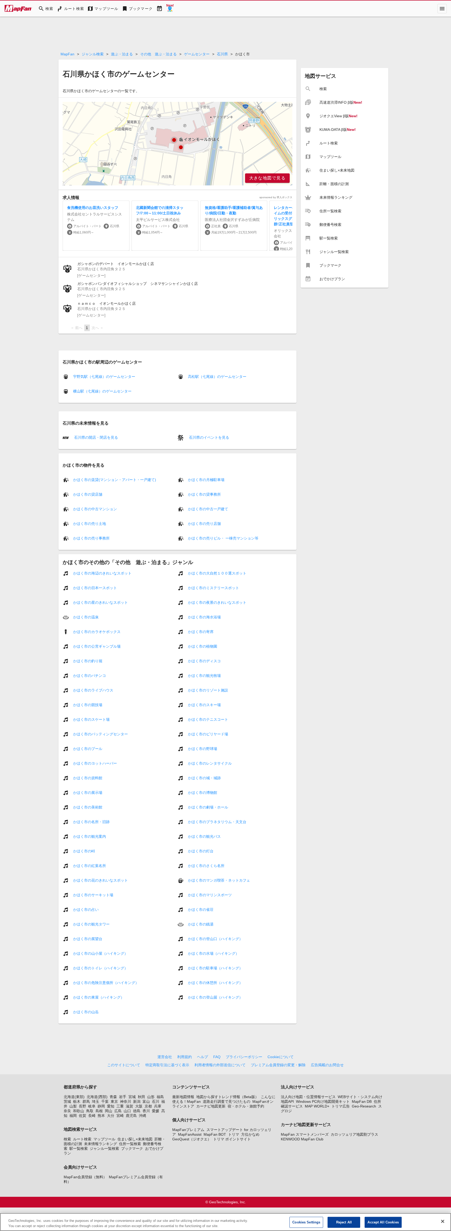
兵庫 (157, 1106)
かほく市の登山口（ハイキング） (215, 938)
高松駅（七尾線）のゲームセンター (217, 376)
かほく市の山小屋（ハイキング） (100, 953)
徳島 (136, 1111)
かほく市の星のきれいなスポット (100, 602)
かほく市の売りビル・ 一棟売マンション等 (223, 538)
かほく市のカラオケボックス (97, 631)
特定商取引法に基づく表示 (167, 1065)
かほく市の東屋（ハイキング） (98, 997)
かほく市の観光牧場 (204, 675)
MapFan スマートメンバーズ (305, 1134)
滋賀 (129, 1106)
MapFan (67, 54)
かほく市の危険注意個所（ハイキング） (106, 982)
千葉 (105, 1101)
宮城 (132, 1097)
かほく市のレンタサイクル (210, 763)
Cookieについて (281, 1057)
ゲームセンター (197, 54)
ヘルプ (202, 1057)
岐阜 (92, 1106)
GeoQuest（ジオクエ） (191, 1139)
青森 (113, 1097)
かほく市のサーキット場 (93, 895)
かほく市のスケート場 (91, 719)
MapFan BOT (215, 1134)
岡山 (108, 1111)
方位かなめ (250, 1134)
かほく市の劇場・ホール (208, 807)
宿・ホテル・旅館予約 (246, 1106)
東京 (114, 1101)
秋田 (141, 1097)
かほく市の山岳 (86, 1012)
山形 (151, 1097)
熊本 (101, 1115)
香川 (146, 1111)
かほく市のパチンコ (89, 675)
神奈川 (125, 1101)
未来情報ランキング (100, 1144)
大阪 (139, 1106)
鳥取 (89, 1111)
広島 (118, 1111)
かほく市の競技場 (87, 704)
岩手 (122, 1097)
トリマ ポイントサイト (232, 1139)
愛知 (110, 1106)
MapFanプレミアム (188, 1130)
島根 (99, 1111)
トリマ (233, 1134)
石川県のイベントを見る (208, 437)
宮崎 (120, 1115)
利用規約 (184, 1057)
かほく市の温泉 (86, 617)
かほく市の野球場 (202, 748)
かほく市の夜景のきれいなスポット (217, 602)
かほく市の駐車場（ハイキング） (215, 968)
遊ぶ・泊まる (122, 54)
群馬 (86, 1101)
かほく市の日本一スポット (95, 587)
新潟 (136, 1101)
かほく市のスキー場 (204, 704)
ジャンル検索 (93, 54)
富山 (146, 1101)
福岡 (73, 1115)
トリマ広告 (340, 1106)
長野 (82, 1106)
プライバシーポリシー (244, 1057)
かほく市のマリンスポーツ (210, 895)
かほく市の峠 (84, 851)
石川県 (222, 54)
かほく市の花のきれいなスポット (100, 880)
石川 (155, 1101)
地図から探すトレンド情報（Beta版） (227, 1097)
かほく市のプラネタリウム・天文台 (217, 821)
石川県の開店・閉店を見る (95, 437)
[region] (177, 143)
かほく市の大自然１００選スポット (217, 573)
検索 (67, 1139)
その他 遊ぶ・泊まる (158, 54)
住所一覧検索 (130, 1144)
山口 (127, 1111)
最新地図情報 (183, 1097)
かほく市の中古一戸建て (208, 509)
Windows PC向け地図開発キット (323, 1101)
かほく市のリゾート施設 (208, 690)
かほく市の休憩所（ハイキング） (215, 982)
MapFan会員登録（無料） (85, 1177)
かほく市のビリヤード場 (208, 734)
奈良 (67, 1111)
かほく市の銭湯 (200, 924)
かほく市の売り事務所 (91, 538)
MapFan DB (362, 1101)
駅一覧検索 (78, 1148)
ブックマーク (132, 1148)
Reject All (344, 1222)
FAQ (217, 1057)
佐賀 (82, 1115)
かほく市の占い (86, 909)
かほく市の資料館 (87, 778)
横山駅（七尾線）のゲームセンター (102, 391)
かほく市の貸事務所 (204, 494)
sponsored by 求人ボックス (275, 197)
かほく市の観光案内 (89, 836)
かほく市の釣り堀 (87, 661)
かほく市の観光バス (204, 836)
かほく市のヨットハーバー (95, 763)
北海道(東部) (74, 1097)
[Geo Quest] (170, 8)
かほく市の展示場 (87, 792)
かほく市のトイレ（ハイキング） (100, 968)
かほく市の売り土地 (89, 523)
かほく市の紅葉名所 (89, 865)
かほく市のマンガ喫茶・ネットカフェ (219, 880)
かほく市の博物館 (202, 792)
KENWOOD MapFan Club (302, 1139)
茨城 (67, 1101)
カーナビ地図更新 (210, 1106)
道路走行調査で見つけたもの (226, 1101)
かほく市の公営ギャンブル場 (97, 646)
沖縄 (142, 1115)
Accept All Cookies (383, 1222)
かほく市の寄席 (200, 631)
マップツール (104, 1139)
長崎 (92, 1115)
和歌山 (78, 1111)
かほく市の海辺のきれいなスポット (102, 573)
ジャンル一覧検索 (104, 1148)
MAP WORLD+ (317, 1106)
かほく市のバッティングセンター (100, 734)
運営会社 (164, 1057)
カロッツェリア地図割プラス (354, 1134)
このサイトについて (123, 1065)
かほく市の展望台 (87, 938)
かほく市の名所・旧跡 (91, 821)
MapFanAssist (189, 1134)
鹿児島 (131, 1115)
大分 (110, 1115)
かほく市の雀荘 (200, 909)
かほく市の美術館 (87, 807)
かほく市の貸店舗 (87, 494)
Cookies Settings (306, 1222)
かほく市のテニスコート (208, 719)
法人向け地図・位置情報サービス (308, 1097)
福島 (160, 1097)
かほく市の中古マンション (95, 509)
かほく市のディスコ (204, 661)
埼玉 (95, 1101)
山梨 (73, 1106)
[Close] (442, 1221)
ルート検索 (82, 1139)
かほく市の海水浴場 (204, 617)
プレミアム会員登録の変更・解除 (278, 1065)
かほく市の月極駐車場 (206, 479)
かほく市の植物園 (202, 646)
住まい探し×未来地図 (134, 1139)
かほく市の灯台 (200, 851)
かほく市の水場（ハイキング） (213, 953)
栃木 (76, 1101)
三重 (120, 1106)
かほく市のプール (87, 748)
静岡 (101, 1106)
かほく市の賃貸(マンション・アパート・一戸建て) (114, 479)
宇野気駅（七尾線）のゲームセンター (104, 376)
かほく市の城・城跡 (204, 778)
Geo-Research (364, 1106)
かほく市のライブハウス (93, 690)
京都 (148, 1106)
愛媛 (155, 1111)
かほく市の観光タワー (91, 924)
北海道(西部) (97, 1097)
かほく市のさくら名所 (206, 865)
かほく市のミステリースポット (213, 587)
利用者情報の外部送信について (220, 1065)
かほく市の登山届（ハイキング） (215, 997)
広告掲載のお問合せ (327, 1065)
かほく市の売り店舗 (204, 523)
